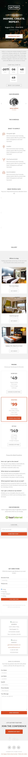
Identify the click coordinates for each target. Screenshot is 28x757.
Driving (4, 589)
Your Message (4, 694)
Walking (4, 596)
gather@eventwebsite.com (14, 645)
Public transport (6, 594)
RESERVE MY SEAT (14, 36)
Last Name (4, 676)
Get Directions (14, 599)
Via (4, 583)
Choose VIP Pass (14, 444)
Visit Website (14, 291)
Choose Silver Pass (14, 392)
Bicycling (4, 591)
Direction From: (5, 577)
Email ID (3, 682)
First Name (4, 670)
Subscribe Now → (14, 534)
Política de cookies (22, 754)
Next (26, 104)
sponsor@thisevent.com (14, 647)
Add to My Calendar (14, 85)
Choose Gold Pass (14, 418)
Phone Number (5, 688)
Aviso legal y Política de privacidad (9, 754)
